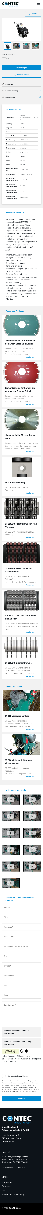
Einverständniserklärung (18, 1076)
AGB (4, 1190)
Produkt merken (23, 75)
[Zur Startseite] (10, 4)
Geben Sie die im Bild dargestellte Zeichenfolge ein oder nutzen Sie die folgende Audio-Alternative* (21, 1059)
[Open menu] (38, 4)
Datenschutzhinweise (30, 1091)
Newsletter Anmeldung (13, 1194)
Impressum (7, 1182)
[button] (22, 1051)
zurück (34, 13)
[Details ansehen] (21, 337)
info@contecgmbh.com (18, 1156)
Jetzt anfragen (21, 67)
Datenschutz (8, 1186)
